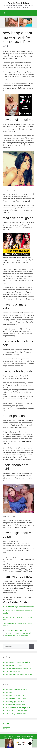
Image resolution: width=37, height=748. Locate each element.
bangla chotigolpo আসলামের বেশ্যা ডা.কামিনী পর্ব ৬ (17, 674)
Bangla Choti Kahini (18, 3)
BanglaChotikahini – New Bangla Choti (16, 708)
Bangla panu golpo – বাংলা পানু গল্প (13, 702)
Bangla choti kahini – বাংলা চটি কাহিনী (14, 698)
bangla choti (7, 692)
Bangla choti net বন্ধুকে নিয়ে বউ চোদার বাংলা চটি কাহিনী (18, 607)
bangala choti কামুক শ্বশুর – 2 (12, 671)
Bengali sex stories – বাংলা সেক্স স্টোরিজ (15, 711)
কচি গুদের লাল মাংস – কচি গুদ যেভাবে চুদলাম (16, 636)
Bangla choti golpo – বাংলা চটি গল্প (13, 695)
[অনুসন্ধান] (31, 646)
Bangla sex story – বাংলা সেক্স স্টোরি (14, 705)
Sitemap (6, 723)
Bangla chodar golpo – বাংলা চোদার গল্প (15, 689)
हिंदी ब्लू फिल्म (6, 728)
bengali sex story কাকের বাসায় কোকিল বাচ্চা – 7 (17, 668)
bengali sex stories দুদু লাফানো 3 (13, 665)
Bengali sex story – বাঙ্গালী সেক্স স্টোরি (14, 714)
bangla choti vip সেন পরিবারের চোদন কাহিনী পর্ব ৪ (17, 662)
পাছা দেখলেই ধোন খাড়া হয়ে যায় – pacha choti (18, 633)
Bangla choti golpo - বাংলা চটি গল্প (15, 630)
